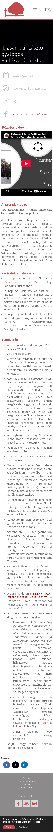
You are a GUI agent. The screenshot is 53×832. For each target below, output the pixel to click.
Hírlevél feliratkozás (26, 781)
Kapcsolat (26, 784)
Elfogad (9, 827)
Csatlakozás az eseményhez (30, 114)
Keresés (26, 778)
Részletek (36, 821)
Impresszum (26, 787)
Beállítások (23, 827)
